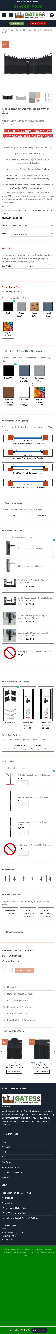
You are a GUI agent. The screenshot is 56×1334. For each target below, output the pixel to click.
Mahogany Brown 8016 (9, 400)
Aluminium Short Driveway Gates (37, 210)
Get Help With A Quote (12, 1172)
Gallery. (45, 169)
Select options (14, 1072)
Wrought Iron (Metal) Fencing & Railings (20, 1218)
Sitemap (5, 1177)
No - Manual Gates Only (10, 912)
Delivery (45, 178)
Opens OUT (41, 515)
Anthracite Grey (48, 314)
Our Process (7, 1162)
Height (4, 225)
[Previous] (6, 63)
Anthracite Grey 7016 (24, 379)
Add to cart (24, 970)
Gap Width (6, 266)
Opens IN (14, 515)
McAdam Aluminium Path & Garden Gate (41, 1064)
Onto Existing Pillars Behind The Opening (28, 487)
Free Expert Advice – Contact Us (16, 1192)
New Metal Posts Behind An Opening (28, 473)
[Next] (49, 63)
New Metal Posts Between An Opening (28, 458)
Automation (7, 1203)
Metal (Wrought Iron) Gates (14, 1213)
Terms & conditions (10, 1167)
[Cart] (52, 15)
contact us (40, 188)
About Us (6, 1124)
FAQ (4, 1152)
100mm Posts (27, 722)
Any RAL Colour (39, 400)
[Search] (11, 15)
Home (4, 30)
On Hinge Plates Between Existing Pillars (28, 443)
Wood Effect (34, 314)
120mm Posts (45, 722)
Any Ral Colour (8, 334)
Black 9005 (8, 378)
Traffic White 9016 (24, 400)
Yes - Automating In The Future (46, 913)
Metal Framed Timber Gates (14, 1208)
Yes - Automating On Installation (28, 913)
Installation (12, 178)
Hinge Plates (10, 722)
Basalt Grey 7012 (21, 314)
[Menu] (4, 15)
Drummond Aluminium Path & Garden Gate (14, 1064)
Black (8, 313)
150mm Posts (19, 745)
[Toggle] (4, 987)
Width (4, 234)
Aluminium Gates (17, 30)
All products (7, 1197)
